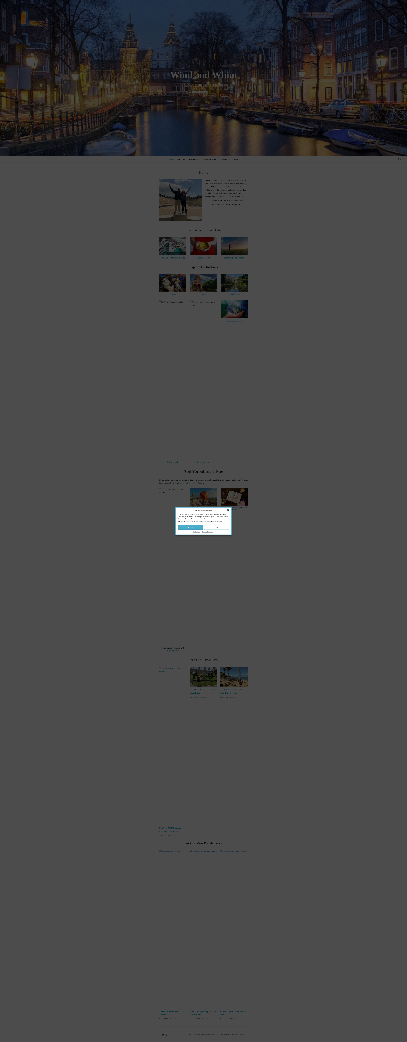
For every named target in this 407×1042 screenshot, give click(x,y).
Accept (190, 527)
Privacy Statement (207, 532)
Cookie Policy (197, 532)
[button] (228, 510)
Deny (216, 527)
